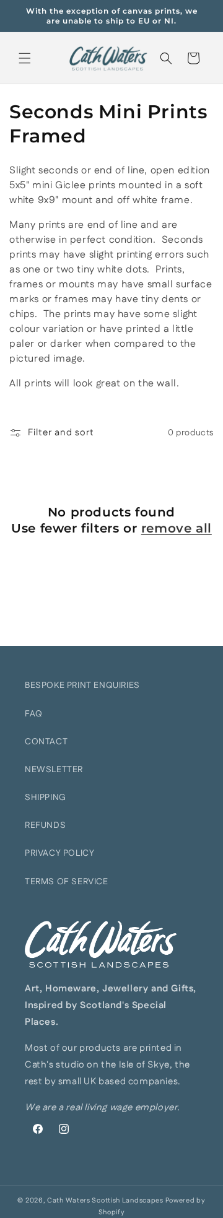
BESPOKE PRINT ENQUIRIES (82, 685)
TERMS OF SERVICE (66, 882)
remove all (176, 528)
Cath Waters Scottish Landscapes (105, 1201)
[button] (24, 58)
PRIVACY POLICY (59, 853)
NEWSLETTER (54, 769)
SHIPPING (45, 797)
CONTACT (46, 742)
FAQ (34, 714)
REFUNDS (45, 825)
